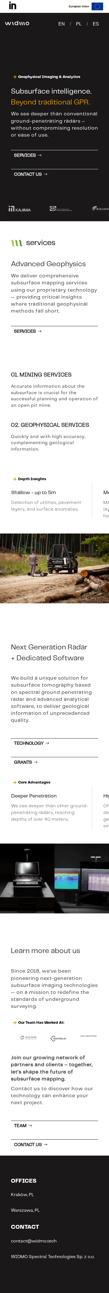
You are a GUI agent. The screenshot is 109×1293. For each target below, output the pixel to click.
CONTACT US (28, 174)
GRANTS (23, 762)
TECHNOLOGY (29, 743)
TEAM (20, 1126)
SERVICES (25, 155)
